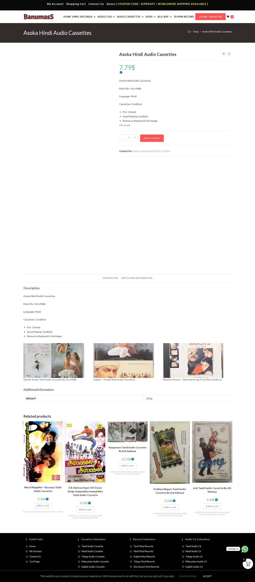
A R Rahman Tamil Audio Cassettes (82, 515)
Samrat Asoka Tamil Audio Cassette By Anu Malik (49, 379)
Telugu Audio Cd (194, 556)
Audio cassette (140, 151)
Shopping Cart (76, 3)
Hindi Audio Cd (193, 551)
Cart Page (34, 561)
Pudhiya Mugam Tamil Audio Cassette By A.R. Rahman (170, 491)
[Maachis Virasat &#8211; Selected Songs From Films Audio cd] (196, 360)
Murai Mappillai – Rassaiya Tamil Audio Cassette (42, 489)
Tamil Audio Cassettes (89, 517)
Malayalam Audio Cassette (95, 561)
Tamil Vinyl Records (143, 546)
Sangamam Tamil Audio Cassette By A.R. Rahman (128, 449)
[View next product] (229, 53)
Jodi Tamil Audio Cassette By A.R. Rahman (212, 490)
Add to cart (152, 138)
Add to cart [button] (43, 505)
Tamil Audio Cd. (194, 546)
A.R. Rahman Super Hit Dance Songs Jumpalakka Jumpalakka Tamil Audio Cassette (85, 491)
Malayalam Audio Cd (196, 561)
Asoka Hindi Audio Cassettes (217, 31)
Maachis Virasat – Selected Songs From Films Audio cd (192, 379)
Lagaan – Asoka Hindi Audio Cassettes (114, 379)
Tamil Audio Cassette (92, 546)
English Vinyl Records (144, 556)
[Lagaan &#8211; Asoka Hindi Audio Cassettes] (126, 360)
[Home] (189, 31)
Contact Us (96, 3)
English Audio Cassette (93, 566)
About (111, 3)
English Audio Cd (194, 566)
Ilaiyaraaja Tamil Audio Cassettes (49, 511)
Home (32, 546)
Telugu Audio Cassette (93, 556)
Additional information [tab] (136, 278)
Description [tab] (110, 278)
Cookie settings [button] (187, 576)
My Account (55, 3)
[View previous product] (223, 53)
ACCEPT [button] (207, 576)
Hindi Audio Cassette (159, 151)
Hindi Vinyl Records (143, 551)
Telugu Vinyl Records (144, 561)
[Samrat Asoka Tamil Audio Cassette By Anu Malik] (56, 360)
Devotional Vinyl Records (146, 566)
